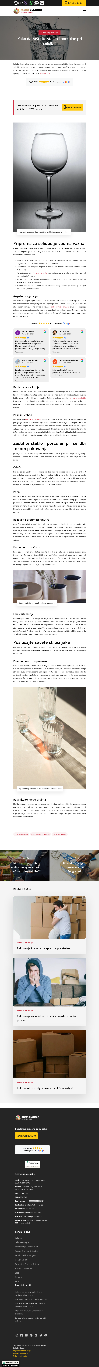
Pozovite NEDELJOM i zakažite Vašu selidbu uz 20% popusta (37, 107)
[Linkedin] (36, 1335)
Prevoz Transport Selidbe (26, 1251)
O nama (18, 1277)
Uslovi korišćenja (20, 1356)
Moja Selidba (45, 73)
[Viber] (26, 2)
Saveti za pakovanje (25, 942)
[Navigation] (25, 865)
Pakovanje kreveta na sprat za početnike (31, 1299)
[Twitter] (40, 1335)
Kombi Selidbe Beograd (25, 1255)
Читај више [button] (19, 352)
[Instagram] (16, 1335)
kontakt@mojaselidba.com (28, 1216)
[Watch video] (45, 1335)
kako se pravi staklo (33, 419)
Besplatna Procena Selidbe (27, 1264)
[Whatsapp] (31, 2)
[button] (50, 82)
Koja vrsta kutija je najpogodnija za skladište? (29, 1312)
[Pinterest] (26, 1335)
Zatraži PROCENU (27, 1135)
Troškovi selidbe (59, 834)
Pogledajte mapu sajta (22, 1350)
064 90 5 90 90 (73, 107)
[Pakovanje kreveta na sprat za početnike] (49, 925)
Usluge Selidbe (21, 1259)
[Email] (42, 2)
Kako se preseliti (21, 834)
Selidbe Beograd (22, 1242)
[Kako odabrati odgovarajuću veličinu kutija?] (49, 1062)
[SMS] (36, 2)
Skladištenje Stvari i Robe (26, 1246)
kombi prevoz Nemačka (59, 307)
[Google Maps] (31, 1335)
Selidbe (18, 1238)
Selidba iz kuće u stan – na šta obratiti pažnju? (30, 1319)
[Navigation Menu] (84, 10)
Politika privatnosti (20, 1353)
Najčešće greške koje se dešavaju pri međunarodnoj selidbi (30, 1305)
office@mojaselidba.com (28, 1212)
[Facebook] (21, 1335)
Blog (17, 1272)
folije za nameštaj (40, 273)
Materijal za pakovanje (40, 834)
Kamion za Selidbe (23, 1268)
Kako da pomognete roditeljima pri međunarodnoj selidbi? (29, 1293)
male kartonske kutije (77, 398)
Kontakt (18, 1281)
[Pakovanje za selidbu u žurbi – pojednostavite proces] (49, 992)
